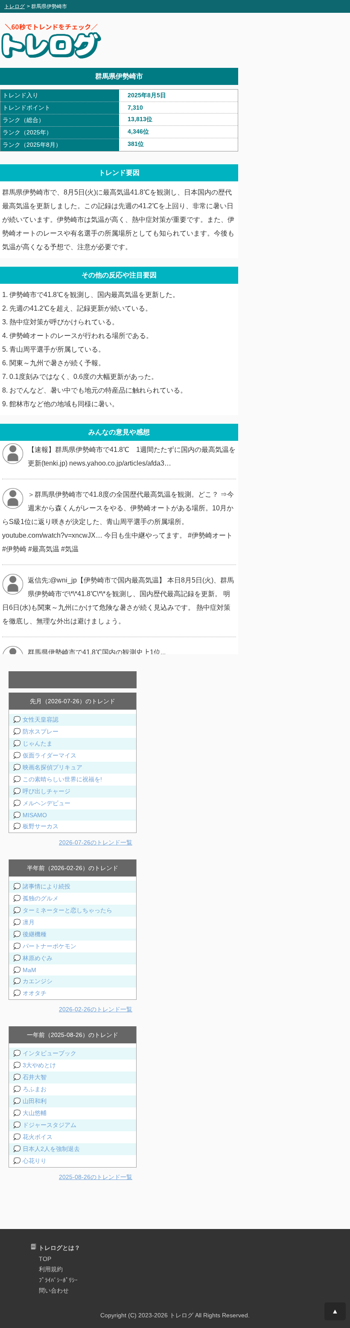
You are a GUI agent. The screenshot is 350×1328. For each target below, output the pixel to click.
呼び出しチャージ (46, 791)
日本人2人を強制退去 (51, 1148)
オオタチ (35, 993)
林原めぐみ (37, 958)
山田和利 (35, 1101)
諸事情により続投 (46, 886)
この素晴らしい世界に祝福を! (62, 779)
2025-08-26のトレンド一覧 (95, 1177)
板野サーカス (40, 826)
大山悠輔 (35, 1113)
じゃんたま (37, 743)
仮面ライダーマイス (49, 755)
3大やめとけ (39, 1065)
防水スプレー (40, 731)
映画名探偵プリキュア (52, 767)
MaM (29, 970)
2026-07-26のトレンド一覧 (95, 842)
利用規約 (51, 1269)
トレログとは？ (59, 1247)
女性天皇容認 (40, 719)
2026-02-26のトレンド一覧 (95, 1009)
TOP (45, 1258)
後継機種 (35, 934)
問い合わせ (54, 1290)
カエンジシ (37, 981)
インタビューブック (49, 1053)
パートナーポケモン (49, 946)
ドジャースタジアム (49, 1124)
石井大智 (35, 1077)
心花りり (35, 1160)
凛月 (29, 922)
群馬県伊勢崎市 (119, 76)
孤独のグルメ (40, 898)
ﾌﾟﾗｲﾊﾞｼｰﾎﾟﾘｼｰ (58, 1280)
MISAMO (35, 815)
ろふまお (35, 1089)
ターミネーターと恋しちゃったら (67, 910)
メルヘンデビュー (46, 803)
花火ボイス (37, 1136)
